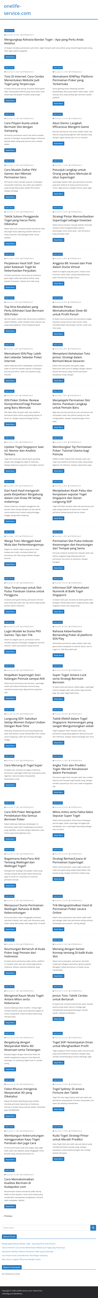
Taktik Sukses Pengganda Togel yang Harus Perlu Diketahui (21, 220)
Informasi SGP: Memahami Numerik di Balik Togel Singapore (71, 591)
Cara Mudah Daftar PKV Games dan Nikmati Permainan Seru (20, 173)
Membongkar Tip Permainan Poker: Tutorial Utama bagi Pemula (72, 450)
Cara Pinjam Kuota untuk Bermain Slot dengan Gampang (21, 126)
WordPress (18, 1294)
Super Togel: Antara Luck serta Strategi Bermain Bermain (69, 678)
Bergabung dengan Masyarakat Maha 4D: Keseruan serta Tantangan (22, 1045)
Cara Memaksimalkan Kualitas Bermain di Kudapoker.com (19, 1182)
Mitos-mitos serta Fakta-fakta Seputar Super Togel (73, 813)
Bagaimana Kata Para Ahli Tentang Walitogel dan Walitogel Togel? (22, 862)
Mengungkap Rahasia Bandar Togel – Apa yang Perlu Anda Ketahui (44, 41)
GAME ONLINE (9, 30)
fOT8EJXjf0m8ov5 (28, 35)
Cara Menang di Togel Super (23, 765)
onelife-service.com (24, 1291)
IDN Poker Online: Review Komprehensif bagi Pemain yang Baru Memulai (22, 403)
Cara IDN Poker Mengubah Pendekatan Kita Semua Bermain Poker (22, 815)
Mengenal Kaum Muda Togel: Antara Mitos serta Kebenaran (24, 999)
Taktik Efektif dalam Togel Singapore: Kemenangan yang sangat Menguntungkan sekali (73, 722)
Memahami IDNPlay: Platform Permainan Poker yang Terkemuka (73, 80)
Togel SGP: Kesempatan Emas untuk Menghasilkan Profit (73, 1044)
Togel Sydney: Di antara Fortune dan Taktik (68, 1090)
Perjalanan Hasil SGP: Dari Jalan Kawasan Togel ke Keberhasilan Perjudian (22, 266)
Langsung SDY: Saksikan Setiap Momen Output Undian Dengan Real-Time (24, 722)
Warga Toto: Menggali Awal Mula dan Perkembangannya (24, 542)
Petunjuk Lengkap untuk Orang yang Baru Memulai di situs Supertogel (72, 173)
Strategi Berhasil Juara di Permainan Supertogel (69, 860)
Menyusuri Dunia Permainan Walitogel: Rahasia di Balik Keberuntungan (23, 908)
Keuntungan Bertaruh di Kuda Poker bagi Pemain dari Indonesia (24, 952)
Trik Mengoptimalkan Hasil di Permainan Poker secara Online (72, 908)
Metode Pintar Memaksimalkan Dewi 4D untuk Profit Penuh (70, 310)
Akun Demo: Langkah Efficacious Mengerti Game (71, 125)
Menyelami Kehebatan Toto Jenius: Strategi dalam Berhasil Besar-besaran (71, 357)
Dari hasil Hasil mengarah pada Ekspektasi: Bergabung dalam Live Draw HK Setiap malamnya (23, 496)
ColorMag (6, 1294)
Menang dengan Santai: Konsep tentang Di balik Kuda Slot (73, 952)
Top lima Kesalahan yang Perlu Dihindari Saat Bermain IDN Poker (24, 310)
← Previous (7, 1216)
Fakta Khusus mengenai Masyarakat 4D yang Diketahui (20, 1092)
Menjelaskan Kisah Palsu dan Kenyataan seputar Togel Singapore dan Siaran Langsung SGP (72, 496)
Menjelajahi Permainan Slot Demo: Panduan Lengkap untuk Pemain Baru (71, 403)
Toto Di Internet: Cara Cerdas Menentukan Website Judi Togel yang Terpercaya (24, 80)
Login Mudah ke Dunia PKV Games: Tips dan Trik (22, 633)
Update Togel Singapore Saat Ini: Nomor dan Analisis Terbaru (24, 450)
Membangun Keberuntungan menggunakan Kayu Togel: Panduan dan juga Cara (24, 1139)
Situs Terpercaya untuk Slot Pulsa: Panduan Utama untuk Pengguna (24, 591)
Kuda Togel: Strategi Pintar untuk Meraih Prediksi (71, 1137)
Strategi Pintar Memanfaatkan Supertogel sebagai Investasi (73, 218)
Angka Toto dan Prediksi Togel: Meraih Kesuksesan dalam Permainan (70, 769)
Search (93, 1227)
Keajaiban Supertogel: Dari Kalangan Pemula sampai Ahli (24, 676)
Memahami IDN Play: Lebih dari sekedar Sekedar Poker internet (23, 357)
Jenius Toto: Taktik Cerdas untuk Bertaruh (70, 997)
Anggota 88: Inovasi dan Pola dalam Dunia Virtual (72, 265)
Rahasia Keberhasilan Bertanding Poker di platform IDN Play (72, 634)
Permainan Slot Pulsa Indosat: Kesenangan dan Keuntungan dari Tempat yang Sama (73, 544)
